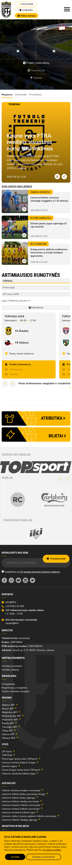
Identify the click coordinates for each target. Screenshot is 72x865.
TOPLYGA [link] (7, 755)
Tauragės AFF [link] (9, 726)
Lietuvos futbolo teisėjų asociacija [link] (20, 801)
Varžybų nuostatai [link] (12, 665)
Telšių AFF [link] (7, 730)
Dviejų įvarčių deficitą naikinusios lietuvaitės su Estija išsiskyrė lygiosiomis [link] (48, 252)
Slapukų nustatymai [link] (43, 856)
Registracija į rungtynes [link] (14, 687)
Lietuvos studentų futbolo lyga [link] (18, 773)
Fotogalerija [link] (8, 683)
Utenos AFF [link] (8, 734)
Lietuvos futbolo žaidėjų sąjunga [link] (19, 819)
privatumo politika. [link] (52, 849)
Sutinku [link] (15, 856)
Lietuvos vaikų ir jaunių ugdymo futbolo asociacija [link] (29, 816)
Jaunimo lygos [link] (9, 766)
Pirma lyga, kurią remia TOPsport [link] (20, 758)
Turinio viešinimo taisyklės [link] (16, 691)
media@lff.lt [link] (12, 623)
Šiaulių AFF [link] (8, 723)
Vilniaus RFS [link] (8, 737)
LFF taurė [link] (7, 751)
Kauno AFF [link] (8, 708)
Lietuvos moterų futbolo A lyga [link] (18, 762)
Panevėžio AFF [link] (10, 719)
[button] (60, 479)
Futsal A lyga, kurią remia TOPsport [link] (21, 769)
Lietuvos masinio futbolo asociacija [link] (21, 805)
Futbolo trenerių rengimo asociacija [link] (21, 790)
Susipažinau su (32, 572)
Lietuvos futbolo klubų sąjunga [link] (18, 797)
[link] (6, 10)
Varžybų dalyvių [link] (10, 669)
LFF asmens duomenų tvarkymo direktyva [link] (40, 572)
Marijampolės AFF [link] (11, 715)
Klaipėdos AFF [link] (9, 712)
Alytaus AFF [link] (8, 704)
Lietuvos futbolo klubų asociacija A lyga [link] (23, 794)
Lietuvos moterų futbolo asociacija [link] (21, 808)
